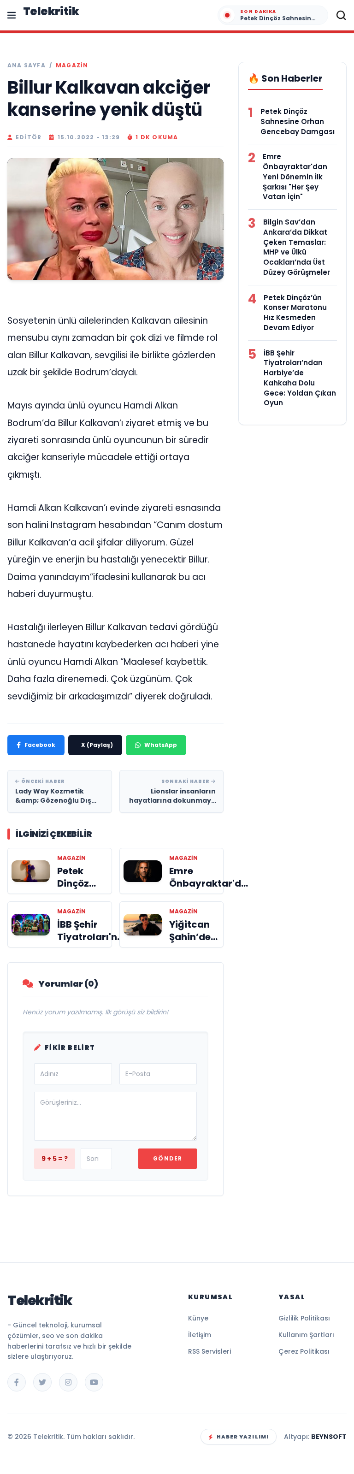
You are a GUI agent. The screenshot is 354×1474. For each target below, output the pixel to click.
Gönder (167, 1158)
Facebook (39, 745)
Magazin (72, 65)
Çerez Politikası (304, 1351)
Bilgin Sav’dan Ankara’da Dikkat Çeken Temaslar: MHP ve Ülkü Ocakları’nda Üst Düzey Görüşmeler (296, 247)
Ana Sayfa (26, 65)
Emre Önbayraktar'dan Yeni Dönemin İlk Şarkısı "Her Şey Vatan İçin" (295, 176)
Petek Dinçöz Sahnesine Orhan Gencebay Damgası (297, 121)
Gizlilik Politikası (304, 1318)
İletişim (199, 1334)
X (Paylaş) (97, 745)
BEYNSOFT (329, 1436)
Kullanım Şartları (306, 1334)
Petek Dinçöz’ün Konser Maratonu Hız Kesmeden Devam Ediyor (295, 312)
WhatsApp (160, 745)
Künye (198, 1318)
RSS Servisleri (209, 1351)
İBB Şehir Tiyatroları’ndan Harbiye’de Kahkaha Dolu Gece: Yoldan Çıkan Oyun (300, 378)
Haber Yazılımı (243, 1436)
